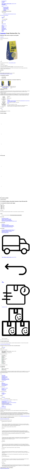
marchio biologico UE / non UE (24, 100)
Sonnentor (3, 33)
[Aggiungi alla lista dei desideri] (0, 70)
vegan (8, 102)
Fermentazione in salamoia (5, 218)
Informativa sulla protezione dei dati (4, 418)
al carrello (3, 2)
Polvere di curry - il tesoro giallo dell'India (7, 220)
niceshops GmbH (6, 399)
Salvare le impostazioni (3, 467)
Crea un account (4, 20)
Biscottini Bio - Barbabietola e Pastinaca (7, 231)
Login (2, 382)
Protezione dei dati (4, 401)
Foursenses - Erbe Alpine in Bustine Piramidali (7, 225)
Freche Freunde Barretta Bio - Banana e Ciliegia (8, 230)
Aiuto (2, 6)
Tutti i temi (4, 10)
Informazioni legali (3, 111)
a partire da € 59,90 (9, 3)
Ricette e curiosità (4, 389)
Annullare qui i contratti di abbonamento (7, 404)
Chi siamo (3, 392)
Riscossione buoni (4, 385)
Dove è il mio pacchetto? (5, 384)
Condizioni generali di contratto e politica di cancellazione (9, 402)
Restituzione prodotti (6, 7)
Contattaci (4, 9)
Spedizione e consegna (5, 377)
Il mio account (3, 375)
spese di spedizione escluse (12, 62)
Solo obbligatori (5, 417)
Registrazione (3, 383)
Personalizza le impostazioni (10, 417)
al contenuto (3, 1)
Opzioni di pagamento (4, 376)
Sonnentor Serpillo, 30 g (5, 87)
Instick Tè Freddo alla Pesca (5, 232)
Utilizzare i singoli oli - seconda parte (6, 219)
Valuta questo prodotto (3, 199)
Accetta (1, 417)
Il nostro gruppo (4, 393)
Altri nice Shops (4, 406)
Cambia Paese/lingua (7, 398)
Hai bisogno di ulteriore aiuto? (5, 379)
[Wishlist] (2, 21)
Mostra (1, 213)
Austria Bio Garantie (13, 100)
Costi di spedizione (5, 8)
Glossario (3, 388)
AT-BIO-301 (8, 100)
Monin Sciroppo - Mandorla (5, 224)
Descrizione (2, 89)
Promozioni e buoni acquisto (5, 378)
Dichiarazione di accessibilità (5, 403)
